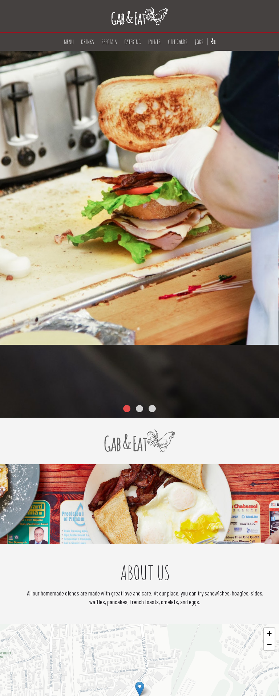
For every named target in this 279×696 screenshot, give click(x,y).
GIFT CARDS (177, 41)
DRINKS (87, 41)
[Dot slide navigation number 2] (139, 408)
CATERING (132, 41)
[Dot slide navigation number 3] (152, 408)
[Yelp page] (213, 41)
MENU (69, 41)
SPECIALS (109, 41)
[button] (273, 412)
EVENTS (154, 41)
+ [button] (269, 633)
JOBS (199, 41)
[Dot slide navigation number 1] (126, 408)
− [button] (269, 644)
